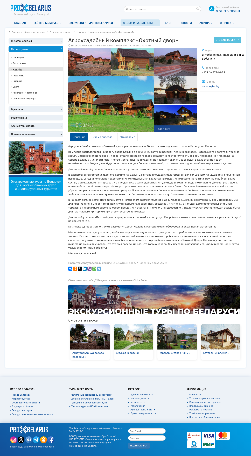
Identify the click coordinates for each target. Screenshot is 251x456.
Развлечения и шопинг (61, 32)
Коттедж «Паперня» (173, 352)
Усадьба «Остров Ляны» (131, 352)
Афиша (204, 22)
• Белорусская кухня (21, 410)
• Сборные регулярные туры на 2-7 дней (91, 398)
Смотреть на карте (140, 45)
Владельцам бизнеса (201, 405)
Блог (168, 22)
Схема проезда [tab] (102, 136)
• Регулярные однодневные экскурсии (90, 394)
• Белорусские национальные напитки (31, 414)
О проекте (227, 22)
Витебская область (81, 45)
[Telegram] (99, 269)
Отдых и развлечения (138, 22)
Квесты (80, 32)
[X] (80, 269)
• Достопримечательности (25, 402)
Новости (185, 22)
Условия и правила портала (204, 398)
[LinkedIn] (85, 269)
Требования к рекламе (202, 413)
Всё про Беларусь (45, 22)
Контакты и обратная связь (204, 417)
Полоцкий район (104, 45)
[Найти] (197, 8)
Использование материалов (205, 402)
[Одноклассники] (75, 269)
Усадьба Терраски (84, 352)
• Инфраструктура (20, 398)
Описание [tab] (79, 136)
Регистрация (232, 11)
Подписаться (139, 445)
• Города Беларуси (20, 394)
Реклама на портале (200, 409)
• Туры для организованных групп (88, 402)
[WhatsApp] (94, 269)
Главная (20, 22)
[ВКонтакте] (70, 269)
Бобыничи (121, 45)
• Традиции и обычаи (21, 406)
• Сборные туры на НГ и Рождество (88, 406)
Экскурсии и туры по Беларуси (91, 22)
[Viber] (89, 269)
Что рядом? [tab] (127, 136)
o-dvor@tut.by (210, 86)
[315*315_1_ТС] (36, 168)
